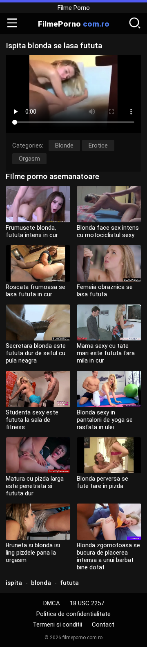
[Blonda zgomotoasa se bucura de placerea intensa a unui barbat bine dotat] (109, 522)
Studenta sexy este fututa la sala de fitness (32, 420)
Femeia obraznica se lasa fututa (105, 290)
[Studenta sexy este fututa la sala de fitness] (38, 389)
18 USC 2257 (87, 603)
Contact (103, 624)
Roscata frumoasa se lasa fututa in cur (35, 290)
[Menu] (12, 23)
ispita (14, 583)
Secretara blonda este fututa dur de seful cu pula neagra (36, 353)
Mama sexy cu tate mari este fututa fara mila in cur (106, 353)
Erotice (98, 145)
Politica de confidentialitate (73, 614)
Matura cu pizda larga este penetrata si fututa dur (35, 486)
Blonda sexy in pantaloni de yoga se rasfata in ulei (105, 420)
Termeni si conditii (57, 624)
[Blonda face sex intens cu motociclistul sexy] (109, 204)
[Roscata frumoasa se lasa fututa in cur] (38, 263)
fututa (69, 583)
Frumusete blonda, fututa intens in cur (32, 231)
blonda (41, 583)
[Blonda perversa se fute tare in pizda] (109, 455)
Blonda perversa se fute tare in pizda (102, 482)
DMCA (51, 603)
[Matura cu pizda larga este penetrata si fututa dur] (38, 455)
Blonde (64, 145)
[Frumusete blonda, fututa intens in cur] (38, 204)
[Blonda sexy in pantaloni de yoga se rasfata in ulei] (109, 389)
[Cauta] (134, 23)
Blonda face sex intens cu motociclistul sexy (108, 231)
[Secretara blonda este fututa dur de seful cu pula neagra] (38, 322)
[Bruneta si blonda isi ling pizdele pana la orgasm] (38, 522)
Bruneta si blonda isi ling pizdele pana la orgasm (33, 553)
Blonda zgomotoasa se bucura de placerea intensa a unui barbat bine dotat (108, 556)
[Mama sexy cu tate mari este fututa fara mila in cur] (109, 322)
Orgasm (29, 158)
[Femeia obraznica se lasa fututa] (109, 263)
